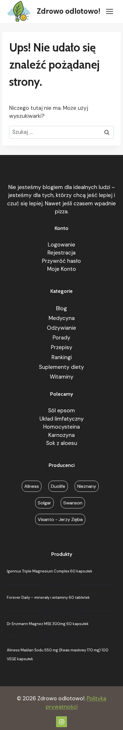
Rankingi (61, 357)
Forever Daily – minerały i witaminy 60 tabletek (48, 597)
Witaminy (62, 376)
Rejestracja (61, 252)
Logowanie (61, 244)
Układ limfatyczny (61, 418)
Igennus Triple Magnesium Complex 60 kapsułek (49, 571)
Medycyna (62, 318)
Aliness (31, 486)
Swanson (72, 503)
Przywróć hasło (61, 260)
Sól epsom (61, 410)
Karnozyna (61, 435)
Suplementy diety (61, 367)
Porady (61, 337)
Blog (61, 308)
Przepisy (61, 347)
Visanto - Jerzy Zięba (60, 519)
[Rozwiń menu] (109, 11)
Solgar (44, 503)
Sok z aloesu (61, 443)
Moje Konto (61, 268)
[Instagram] (61, 721)
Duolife (58, 486)
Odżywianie (61, 327)
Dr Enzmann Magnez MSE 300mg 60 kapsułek (48, 623)
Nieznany (86, 486)
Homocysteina (61, 426)
